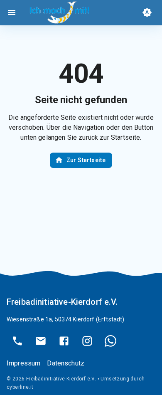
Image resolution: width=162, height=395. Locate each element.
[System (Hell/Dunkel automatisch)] (147, 12)
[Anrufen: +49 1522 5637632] (17, 341)
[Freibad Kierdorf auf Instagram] (87, 341)
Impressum (23, 363)
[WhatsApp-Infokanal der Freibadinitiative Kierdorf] (110, 341)
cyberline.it (20, 387)
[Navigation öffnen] (11, 12)
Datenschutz (65, 363)
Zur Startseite (86, 160)
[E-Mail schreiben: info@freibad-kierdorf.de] (41, 341)
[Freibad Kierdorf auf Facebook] (64, 341)
